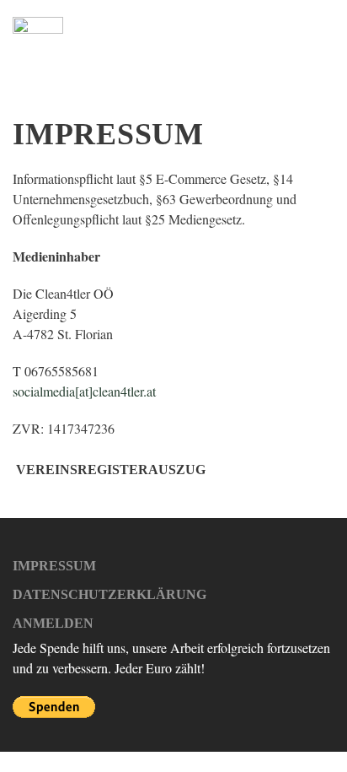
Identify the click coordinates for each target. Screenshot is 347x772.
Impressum (54, 566)
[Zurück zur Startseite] (38, 42)
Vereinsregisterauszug (111, 469)
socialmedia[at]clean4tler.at (84, 391)
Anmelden (53, 623)
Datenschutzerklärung (109, 594)
